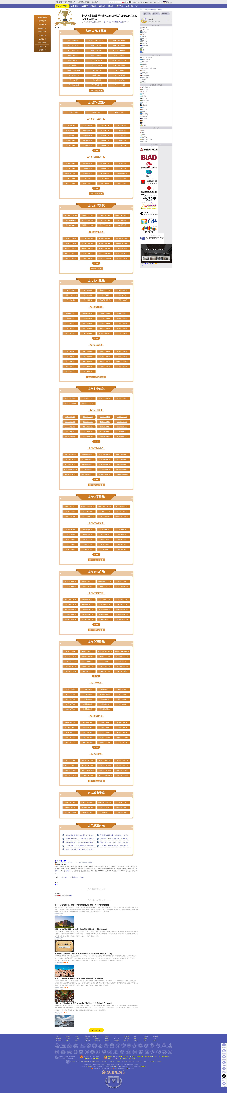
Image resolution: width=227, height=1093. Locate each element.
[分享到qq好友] (61, 860)
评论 (104, 22)
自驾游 (144, 70)
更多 (95, 150)
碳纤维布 (155, 1036)
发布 (155, 2)
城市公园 (74, 6)
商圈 (143, 34)
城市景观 (63, 6)
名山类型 (144, 118)
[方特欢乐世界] (149, 221)
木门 (115, 1036)
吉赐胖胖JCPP (73, 1061)
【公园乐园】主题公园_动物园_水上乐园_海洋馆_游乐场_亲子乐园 (86, 845)
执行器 (97, 1036)
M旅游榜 (93, 22)
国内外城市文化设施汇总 (95, 377)
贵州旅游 (57, 913)
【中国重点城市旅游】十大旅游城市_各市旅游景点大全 (116, 835)
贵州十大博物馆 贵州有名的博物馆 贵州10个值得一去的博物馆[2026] (82, 905)
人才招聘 (125, 1058)
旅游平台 (144, 137)
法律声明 (110, 1058)
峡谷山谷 (144, 105)
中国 (56, 1012)
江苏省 (145, 1038)
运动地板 (68, 1038)
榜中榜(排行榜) (95, 1061)
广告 (142, 265)
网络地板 (107, 1040)
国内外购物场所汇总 (95, 485)
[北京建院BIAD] (149, 157)
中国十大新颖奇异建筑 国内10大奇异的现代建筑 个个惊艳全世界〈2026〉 (84, 1003)
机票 (143, 130)
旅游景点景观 (153, 9)
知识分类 (141, 2)
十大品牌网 (104, 1061)
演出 (143, 123)
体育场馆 (101, 6)
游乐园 (93, 6)
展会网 (118, 1061)
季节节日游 (145, 61)
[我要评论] (65, 860)
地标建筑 (84, 6)
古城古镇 (144, 109)
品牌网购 (152, 1061)
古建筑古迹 (145, 116)
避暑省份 (144, 91)
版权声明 (123, 22)
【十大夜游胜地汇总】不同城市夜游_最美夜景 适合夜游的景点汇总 (86, 838)
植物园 (91, 862)
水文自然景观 (145, 77)
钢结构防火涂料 (89, 1036)
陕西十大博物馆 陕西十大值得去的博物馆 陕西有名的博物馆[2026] (81, 929)
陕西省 (61, 938)
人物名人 (145, 1061)
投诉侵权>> (67, 871)
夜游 (143, 120)
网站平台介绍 (132, 1058)
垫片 (145, 1040)
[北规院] (149, 189)
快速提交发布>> (65, 877)
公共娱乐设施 (145, 30)
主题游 (144, 79)
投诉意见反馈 (87, 1058)
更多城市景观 (42, 46)
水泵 (154, 1038)
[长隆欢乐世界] (149, 205)
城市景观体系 (42, 50)
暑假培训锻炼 (145, 89)
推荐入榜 (157, 1056)
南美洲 (61, 962)
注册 (151, 2)
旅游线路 (144, 64)
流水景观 (144, 98)
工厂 (143, 47)
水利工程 (144, 38)
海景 (143, 94)
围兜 (86, 1038)
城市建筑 (59, 1012)
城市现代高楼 (42, 21)
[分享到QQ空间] (57, 860)
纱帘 (57, 1036)
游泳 (143, 107)
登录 (147, 2)
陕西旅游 (57, 938)
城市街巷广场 (42, 39)
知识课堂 (147, 9)
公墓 (143, 50)
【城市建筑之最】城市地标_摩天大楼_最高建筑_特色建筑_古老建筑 (86, 835)
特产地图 (159, 1061)
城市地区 (132, 1056)
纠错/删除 (116, 22)
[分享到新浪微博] (59, 860)
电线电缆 (87, 1040)
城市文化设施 (42, 28)
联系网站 (144, 1066)
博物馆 (110, 6)
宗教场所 (144, 111)
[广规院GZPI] (149, 173)
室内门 (77, 1040)
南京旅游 (57, 987)
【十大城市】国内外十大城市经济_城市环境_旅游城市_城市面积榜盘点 (121, 838)
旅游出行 (131, 1061)
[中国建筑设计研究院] (149, 149)
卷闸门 (97, 1038)
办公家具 (97, 1040)
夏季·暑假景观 (146, 87)
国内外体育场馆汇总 (95, 560)
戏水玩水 (144, 96)
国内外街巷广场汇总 (95, 630)
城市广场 (119, 6)
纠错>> (62, 871)
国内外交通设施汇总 (95, 781)
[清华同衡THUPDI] (149, 181)
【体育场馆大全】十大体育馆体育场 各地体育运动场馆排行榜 (84, 842)
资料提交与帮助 (165, 1056)
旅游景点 (86, 862)
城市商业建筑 (42, 31)
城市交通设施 (42, 42)
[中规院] (149, 165)
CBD (143, 52)
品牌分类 (136, 2)
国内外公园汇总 (95, 91)
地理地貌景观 (145, 75)
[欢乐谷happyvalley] (149, 229)
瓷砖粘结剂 (59, 1040)
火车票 (144, 132)
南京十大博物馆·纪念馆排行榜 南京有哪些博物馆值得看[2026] (79, 978)
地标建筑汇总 (95, 268)
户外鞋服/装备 (146, 73)
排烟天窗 (126, 1036)
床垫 (154, 1040)
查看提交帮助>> (74, 877)
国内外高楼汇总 (95, 193)
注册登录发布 (139, 1056)
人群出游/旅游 (146, 59)
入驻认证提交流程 (149, 1056)
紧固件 (106, 1036)
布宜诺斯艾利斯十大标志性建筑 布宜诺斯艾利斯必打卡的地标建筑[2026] (83, 954)
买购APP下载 (117, 1058)
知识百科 (124, 1061)
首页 (142, 9)
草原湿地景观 (145, 100)
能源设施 (144, 43)
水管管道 (58, 1038)
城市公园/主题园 (42, 17)
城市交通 (129, 6)
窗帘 (135, 1036)
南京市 (61, 987)
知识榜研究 (120, 1056)
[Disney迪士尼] (149, 197)
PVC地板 (126, 1038)
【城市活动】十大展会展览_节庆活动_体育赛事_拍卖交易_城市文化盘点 (122, 845)
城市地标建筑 (42, 24)
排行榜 (126, 1056)
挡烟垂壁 (146, 1036)
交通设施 (144, 32)
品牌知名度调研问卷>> (95, 2)
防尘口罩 (116, 1038)
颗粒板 (136, 1040)
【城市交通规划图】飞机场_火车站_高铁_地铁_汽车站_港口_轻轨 (120, 842)
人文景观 (80, 862)
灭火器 (77, 1038)
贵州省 (61, 913)
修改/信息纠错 (96, 1058)
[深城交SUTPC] (152, 238)
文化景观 (144, 82)
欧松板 (126, 1040)
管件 (76, 1036)
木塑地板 (116, 1040)
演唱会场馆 (145, 45)
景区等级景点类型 (147, 57)
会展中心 (144, 41)
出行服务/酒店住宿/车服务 (149, 68)
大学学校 (138, 1061)
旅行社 (144, 134)
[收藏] (63, 860)
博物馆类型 (145, 114)
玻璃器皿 (68, 1036)
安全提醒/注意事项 (147, 139)
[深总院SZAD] (149, 213)
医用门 (67, 1040)
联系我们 (132, 1064)
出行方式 (144, 66)
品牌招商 (112, 1061)
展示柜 (106, 1038)
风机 (135, 1038)
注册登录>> (83, 877)
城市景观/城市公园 (71, 862)
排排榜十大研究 (111, 1056)
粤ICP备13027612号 (107, 1068)
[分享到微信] (55, 860)
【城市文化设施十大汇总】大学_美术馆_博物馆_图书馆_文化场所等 (86, 849)
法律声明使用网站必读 (120, 1068)
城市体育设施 (42, 35)
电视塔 (144, 36)
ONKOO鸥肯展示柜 (84, 1061)
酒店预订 (144, 141)
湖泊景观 (144, 102)
